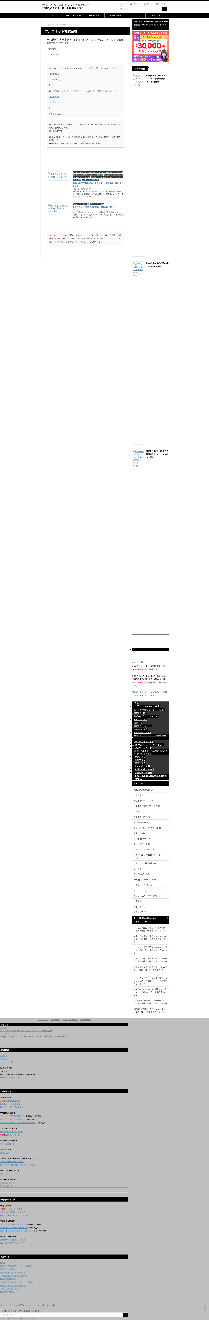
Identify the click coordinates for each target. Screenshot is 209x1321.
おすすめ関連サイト (147, 4)
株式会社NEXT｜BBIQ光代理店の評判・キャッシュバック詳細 (157, 454)
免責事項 (3, 1059)
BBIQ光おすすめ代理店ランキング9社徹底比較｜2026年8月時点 (156, 78)
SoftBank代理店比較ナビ (11, 1104)
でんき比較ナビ (6, 1186)
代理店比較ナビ (10, 1100)
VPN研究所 (4, 1152)
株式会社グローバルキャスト (146, 716)
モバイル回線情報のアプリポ (12, 1161)
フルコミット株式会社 (143, 741)
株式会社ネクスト (87, 189)
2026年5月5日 (54, 102)
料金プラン (156, 15)
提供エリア (140, 763)
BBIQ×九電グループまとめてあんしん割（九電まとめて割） (151, 752)
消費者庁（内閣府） (8, 1269)
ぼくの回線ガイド (7, 1143)
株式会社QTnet (140, 719)
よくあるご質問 (142, 766)
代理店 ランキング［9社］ (147, 706)
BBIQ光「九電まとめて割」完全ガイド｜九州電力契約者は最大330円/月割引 (33, 1036)
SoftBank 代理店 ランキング (12, 1212)
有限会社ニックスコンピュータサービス (150, 737)
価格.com (138, 722)
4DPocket (4, 1173)
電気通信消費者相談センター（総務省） (16, 1266)
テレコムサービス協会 (9, 1288)
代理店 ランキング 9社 (74, 15)
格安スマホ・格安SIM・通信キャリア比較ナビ (19, 1165)
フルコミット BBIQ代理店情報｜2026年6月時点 (93, 207)
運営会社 (3, 1055)
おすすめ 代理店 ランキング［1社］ (149, 709)
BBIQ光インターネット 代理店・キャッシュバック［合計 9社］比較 (27, 1305)
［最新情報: (54, 96)
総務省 (3, 1262)
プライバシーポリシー (9, 1062)
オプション (135, 15)
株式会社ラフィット (142, 732)
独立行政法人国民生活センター (13, 1272)
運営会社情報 (160, 4)
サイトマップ (122, 4)
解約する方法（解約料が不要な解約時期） (151, 777)
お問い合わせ (133, 4)
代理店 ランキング (11, 1209)
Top (53, 15)
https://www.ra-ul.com (9, 1077)
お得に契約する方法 (144, 769)
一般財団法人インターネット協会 (13, 1285)
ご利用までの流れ (143, 772)
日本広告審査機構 (7, 1292)
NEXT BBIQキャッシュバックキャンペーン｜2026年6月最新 (26, 1030)
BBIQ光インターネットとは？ (149, 744)
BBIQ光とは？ (94, 15)
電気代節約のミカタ (8, 1182)
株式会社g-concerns (143, 726)
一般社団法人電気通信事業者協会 (13, 1275)
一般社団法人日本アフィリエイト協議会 (16, 1282)
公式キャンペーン (114, 15)
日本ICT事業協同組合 (8, 1279)
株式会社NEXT (140, 712)
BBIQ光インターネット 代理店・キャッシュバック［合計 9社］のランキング (85, 91)
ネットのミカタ (141, 729)
